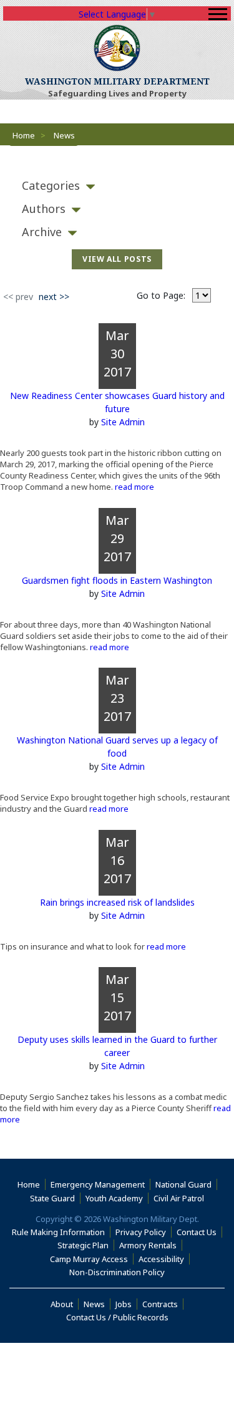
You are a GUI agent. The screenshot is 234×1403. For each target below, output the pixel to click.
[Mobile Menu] (218, 14)
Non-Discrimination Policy (119, 1272)
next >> (54, 297)
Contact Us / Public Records (117, 1317)
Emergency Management (98, 1184)
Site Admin (123, 422)
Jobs (123, 1304)
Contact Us (197, 1232)
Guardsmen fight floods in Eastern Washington (117, 580)
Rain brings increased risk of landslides (117, 902)
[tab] (117, 185)
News (94, 1304)
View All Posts (117, 259)
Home (23, 135)
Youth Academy (114, 1198)
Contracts (160, 1304)
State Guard (52, 1198)
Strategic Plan (83, 1245)
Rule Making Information (58, 1232)
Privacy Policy (140, 1232)
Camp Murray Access (92, 1259)
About (65, 1304)
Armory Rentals (148, 1245)
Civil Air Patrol (181, 1198)
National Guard (183, 1184)
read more (133, 486)
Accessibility (164, 1259)
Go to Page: (161, 295)
